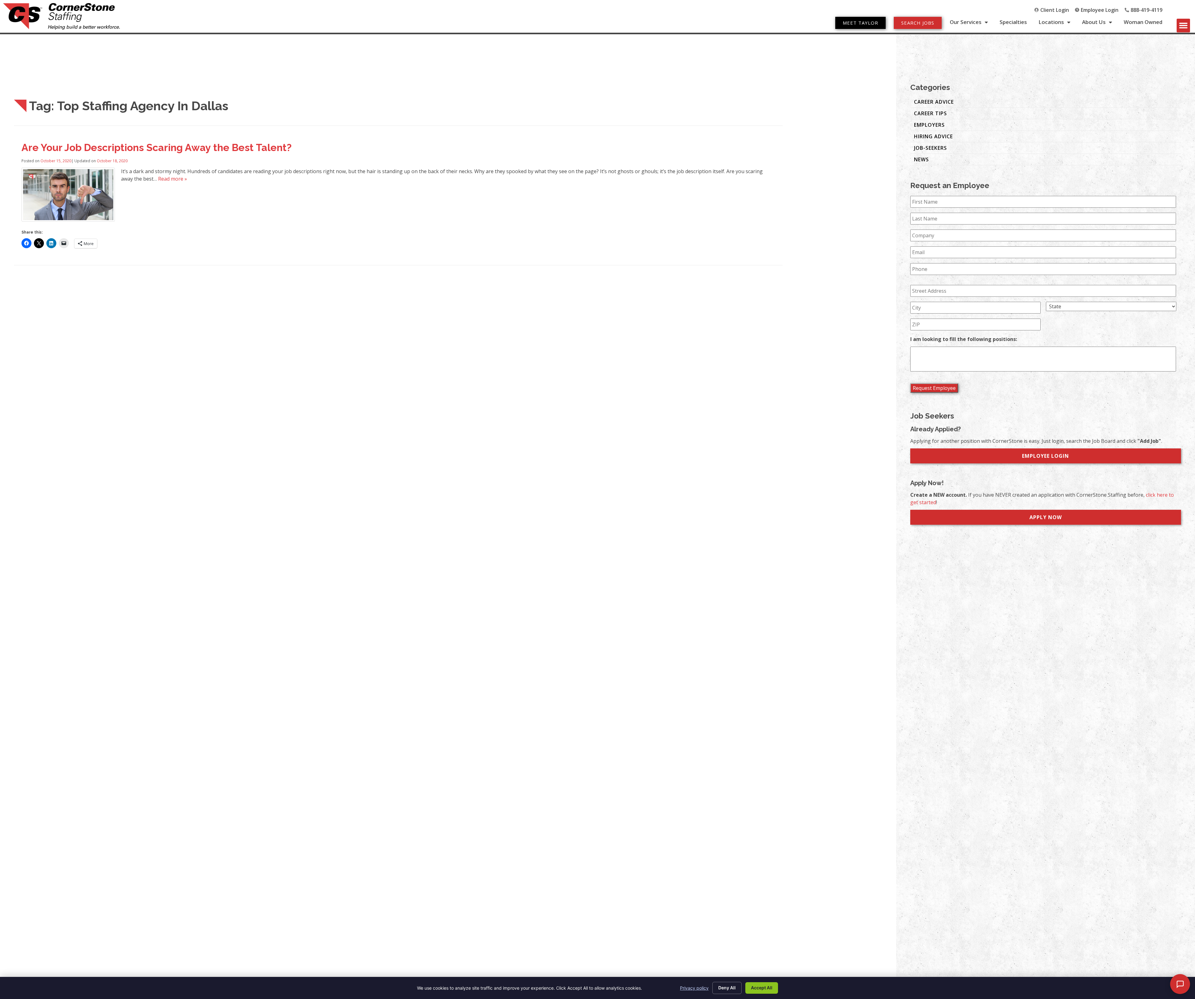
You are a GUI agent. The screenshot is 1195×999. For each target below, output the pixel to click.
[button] (1183, 25)
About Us (1094, 22)
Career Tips (930, 113)
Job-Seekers (930, 147)
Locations (1051, 22)
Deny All (727, 987)
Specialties (1013, 22)
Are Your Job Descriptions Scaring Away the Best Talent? (156, 147)
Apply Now (1045, 517)
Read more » (172, 178)
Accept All (761, 987)
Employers (929, 124)
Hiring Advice (933, 136)
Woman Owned (1143, 22)
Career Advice (934, 101)
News (921, 159)
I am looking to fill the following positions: (963, 339)
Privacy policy (694, 988)
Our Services (966, 22)
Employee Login (1045, 455)
